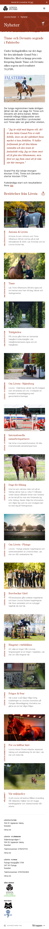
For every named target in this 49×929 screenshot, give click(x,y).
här (11, 185)
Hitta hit (7, 830)
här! (31, 2)
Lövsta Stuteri (10, 17)
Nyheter (24, 17)
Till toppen (37, 925)
